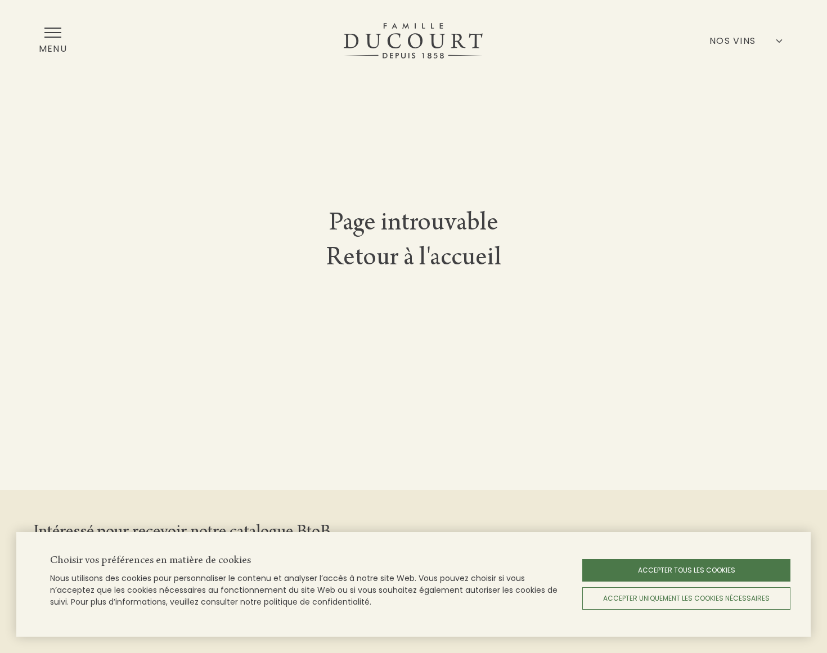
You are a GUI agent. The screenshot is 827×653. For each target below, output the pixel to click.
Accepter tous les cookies (686, 570)
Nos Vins (732, 40)
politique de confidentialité (317, 601)
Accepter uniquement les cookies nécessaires (686, 598)
